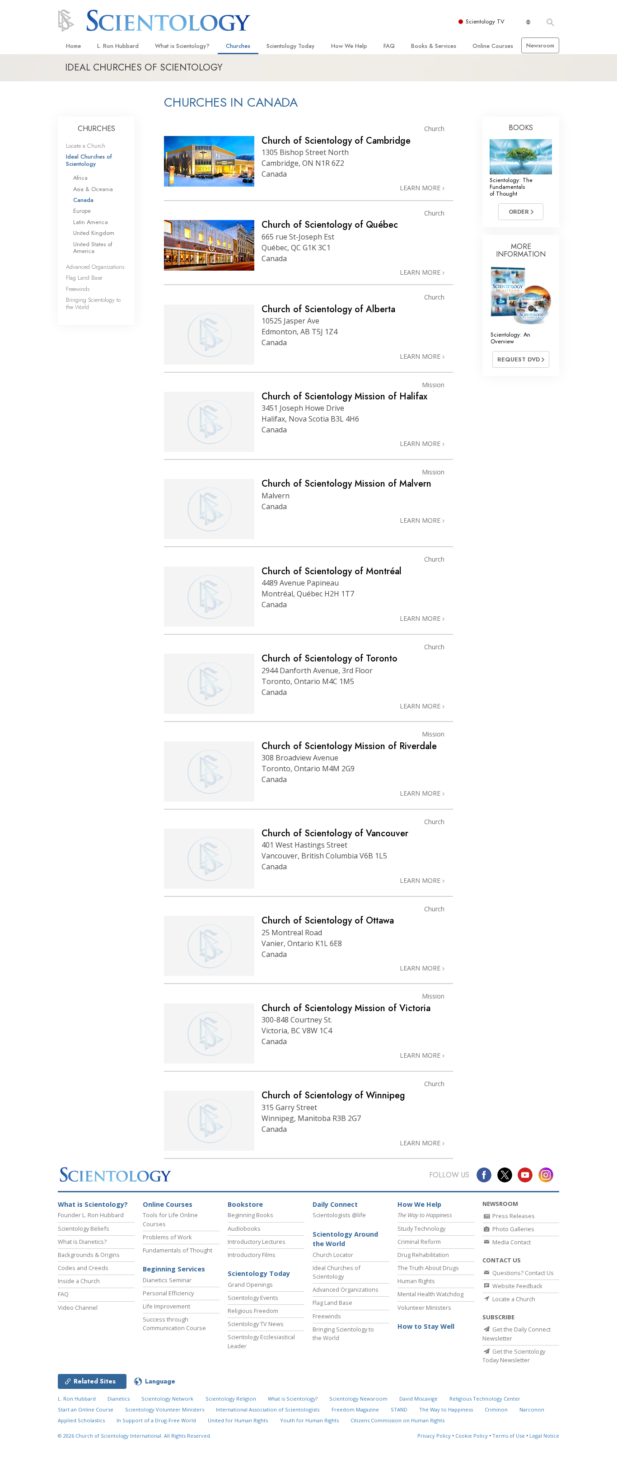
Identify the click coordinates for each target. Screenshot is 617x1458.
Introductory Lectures (256, 1242)
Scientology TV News (256, 1324)
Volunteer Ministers (424, 1307)
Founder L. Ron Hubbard (91, 1215)
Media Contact (511, 1242)
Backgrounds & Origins (89, 1255)
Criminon (496, 1409)
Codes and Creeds (83, 1268)
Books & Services (433, 46)
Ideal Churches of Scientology (89, 160)
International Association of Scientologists (267, 1409)
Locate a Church (85, 145)
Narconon (531, 1409)
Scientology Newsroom (358, 1398)
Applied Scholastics (81, 1420)
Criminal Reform (419, 1242)
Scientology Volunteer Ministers (164, 1409)
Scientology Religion (231, 1398)
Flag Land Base (84, 277)
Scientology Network (167, 1398)
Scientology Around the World (345, 1239)
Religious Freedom (253, 1311)
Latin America (90, 222)
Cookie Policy (471, 1435)
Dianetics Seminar (167, 1280)
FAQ (389, 46)
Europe (82, 210)
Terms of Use (508, 1435)
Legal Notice (544, 1435)
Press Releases (513, 1216)
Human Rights (416, 1281)
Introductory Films (252, 1255)
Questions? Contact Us (522, 1273)
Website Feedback (516, 1286)
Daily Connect (335, 1204)
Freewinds (77, 289)
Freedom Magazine (355, 1409)
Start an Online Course (85, 1409)
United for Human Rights (238, 1420)
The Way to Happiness (446, 1409)
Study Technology (421, 1228)
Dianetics (119, 1398)
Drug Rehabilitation (423, 1255)
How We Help (349, 46)
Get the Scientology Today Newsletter (513, 1355)
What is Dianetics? (82, 1242)
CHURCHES (96, 128)
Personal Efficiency (168, 1293)
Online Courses (492, 46)
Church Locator (333, 1255)
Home (73, 46)
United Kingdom (93, 233)
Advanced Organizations (95, 267)
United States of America (92, 247)
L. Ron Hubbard (118, 46)
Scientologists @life (339, 1215)
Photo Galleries (512, 1229)
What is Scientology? (182, 46)
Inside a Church (79, 1281)
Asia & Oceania (93, 189)
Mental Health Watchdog (430, 1294)
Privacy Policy (434, 1435)
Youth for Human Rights (309, 1420)
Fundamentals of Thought (177, 1250)
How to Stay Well (425, 1326)
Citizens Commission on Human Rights (397, 1420)
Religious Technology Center (484, 1398)
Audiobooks (244, 1228)
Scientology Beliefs (83, 1228)
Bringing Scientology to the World (93, 303)
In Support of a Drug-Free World (156, 1420)
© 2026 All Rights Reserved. (134, 1435)
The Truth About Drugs (428, 1268)
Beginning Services (174, 1269)
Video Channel (78, 1307)
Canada (83, 200)
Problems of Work (167, 1237)
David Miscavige (418, 1398)
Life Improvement (166, 1306)
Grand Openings (250, 1284)
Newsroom (540, 45)
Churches (238, 46)
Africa (80, 177)
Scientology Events (253, 1298)
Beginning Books (250, 1215)
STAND (399, 1409)
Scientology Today (290, 46)
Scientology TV (485, 21)
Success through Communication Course (174, 1323)
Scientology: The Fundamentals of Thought (511, 187)
